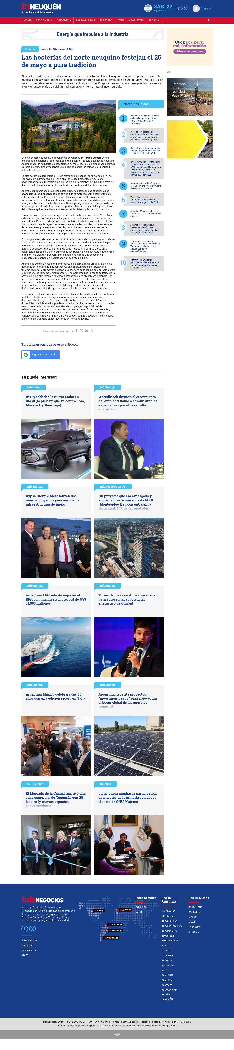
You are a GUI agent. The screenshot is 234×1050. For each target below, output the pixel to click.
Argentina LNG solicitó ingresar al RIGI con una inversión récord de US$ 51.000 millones (145, 186)
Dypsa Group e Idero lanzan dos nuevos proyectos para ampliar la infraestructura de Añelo (145, 150)
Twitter (139, 912)
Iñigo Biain (185, 1021)
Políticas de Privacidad (124, 1021)
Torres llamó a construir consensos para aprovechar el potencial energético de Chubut (145, 200)
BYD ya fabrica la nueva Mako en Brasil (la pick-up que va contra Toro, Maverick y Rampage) (144, 119)
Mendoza (167, 955)
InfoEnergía (107, 387)
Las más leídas (85, 20)
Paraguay (194, 927)
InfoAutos (33, 387)
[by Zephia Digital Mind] (117, 1034)
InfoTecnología (172, 940)
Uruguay (193, 932)
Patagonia (168, 965)
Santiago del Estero (170, 992)
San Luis (167, 980)
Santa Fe (167, 985)
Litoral (166, 950)
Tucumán (167, 998)
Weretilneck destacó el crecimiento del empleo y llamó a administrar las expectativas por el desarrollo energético (145, 136)
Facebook (140, 907)
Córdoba (167, 915)
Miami (191, 922)
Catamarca (168, 911)
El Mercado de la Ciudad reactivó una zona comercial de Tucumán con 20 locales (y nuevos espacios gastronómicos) (145, 246)
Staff (120, 20)
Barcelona (195, 907)
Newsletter (136, 20)
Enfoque (30, 49)
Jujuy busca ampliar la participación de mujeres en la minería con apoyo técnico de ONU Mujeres (144, 264)
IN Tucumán (35, 784)
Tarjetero (106, 20)
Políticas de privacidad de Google (127, 1025)
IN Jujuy (105, 784)
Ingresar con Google (43, 354)
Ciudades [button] (63, 20)
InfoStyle (168, 935)
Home (27, 20)
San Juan (167, 975)
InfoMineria (169, 930)
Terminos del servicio (155, 1025)
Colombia (194, 912)
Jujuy (165, 945)
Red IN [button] (153, 20)
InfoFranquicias (172, 925)
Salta (165, 970)
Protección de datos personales (153, 1021)
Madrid (192, 917)
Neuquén (167, 960)
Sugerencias (29, 940)
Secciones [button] (43, 20)
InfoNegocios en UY (113, 486)
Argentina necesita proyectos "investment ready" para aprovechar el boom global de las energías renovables (144, 229)
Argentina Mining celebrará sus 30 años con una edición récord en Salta (145, 213)
